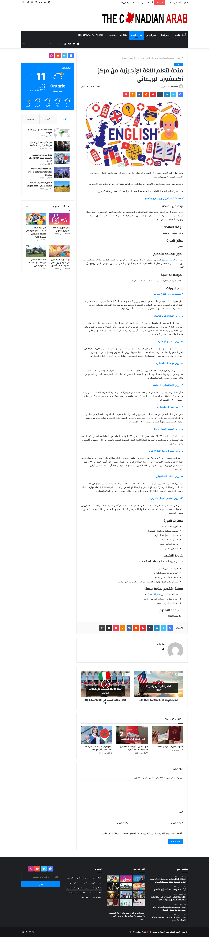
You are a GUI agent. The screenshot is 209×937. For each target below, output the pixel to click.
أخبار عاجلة (180, 35)
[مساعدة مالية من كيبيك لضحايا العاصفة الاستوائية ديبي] (36, 251)
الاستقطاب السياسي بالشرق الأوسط (40, 131)
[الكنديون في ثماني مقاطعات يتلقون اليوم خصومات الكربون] (113, 894)
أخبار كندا (165, 35)
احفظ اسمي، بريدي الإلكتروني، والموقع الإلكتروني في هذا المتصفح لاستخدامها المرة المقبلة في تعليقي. (141, 833)
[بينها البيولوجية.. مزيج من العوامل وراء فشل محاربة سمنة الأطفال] (59, 251)
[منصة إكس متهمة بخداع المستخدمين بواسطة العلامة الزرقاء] (139, 902)
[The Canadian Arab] (145, 18)
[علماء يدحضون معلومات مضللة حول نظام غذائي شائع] (126, 902)
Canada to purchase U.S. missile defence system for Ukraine (40, 172)
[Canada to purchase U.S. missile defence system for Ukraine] (62, 172)
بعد (100, 883)
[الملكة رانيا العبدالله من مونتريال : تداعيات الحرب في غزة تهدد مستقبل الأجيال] (139, 878)
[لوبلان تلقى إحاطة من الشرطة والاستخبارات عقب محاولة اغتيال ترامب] (126, 894)
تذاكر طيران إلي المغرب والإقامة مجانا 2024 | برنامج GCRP (98, 748)
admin (175, 87)
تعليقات (30, 119)
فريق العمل (77, 887)
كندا (90, 892)
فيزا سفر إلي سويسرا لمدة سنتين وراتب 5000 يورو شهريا (134, 748)
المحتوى (70, 878)
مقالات (123, 35)
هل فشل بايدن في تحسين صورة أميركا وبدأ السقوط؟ (40, 144)
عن (87, 887)
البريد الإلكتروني (176, 822)
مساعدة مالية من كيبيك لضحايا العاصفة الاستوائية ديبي (37, 263)
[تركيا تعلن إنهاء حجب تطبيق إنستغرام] (59, 219)
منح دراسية (136, 35)
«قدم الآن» (156, 594)
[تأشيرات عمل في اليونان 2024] (167, 735)
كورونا (82, 892)
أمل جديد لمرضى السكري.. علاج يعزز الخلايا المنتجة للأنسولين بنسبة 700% (123, 2)
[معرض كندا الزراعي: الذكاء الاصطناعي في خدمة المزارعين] (62, 186)
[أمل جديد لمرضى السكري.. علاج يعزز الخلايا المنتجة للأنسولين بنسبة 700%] (36, 219)
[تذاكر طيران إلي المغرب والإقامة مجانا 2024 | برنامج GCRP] (96, 735)
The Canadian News (90, 35)
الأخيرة (48, 119)
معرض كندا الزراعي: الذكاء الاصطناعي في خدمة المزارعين (39, 184)
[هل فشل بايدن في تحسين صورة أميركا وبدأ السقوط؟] (62, 146)
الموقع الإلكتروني (123, 822)
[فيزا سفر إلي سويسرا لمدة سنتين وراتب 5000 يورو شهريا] (132, 735)
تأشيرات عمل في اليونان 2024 (170, 747)
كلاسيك (98, 892)
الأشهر (65, 119)
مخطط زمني (96, 897)
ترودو (93, 883)
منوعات (112, 35)
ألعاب (87, 878)
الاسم (180, 812)
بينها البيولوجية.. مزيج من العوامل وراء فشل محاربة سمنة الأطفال (60, 263)
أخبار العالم (151, 35)
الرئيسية (178, 58)
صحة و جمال (96, 887)
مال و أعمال (72, 892)
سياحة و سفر (75, 883)
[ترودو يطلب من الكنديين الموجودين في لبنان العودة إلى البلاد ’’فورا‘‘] (113, 886)
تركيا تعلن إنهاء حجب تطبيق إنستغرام (61, 229)
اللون (79, 878)
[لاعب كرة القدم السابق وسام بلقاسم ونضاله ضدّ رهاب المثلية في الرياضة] (139, 894)
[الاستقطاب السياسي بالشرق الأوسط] (62, 133)
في (68, 887)
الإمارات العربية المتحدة (172, 259)
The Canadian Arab (137, 932)
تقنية (85, 883)
